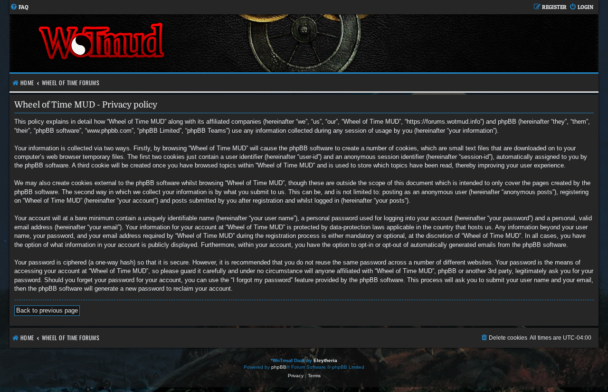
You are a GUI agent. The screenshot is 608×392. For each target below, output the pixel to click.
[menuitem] (19, 7)
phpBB (278, 367)
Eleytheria (325, 360)
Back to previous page (47, 310)
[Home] (157, 43)
